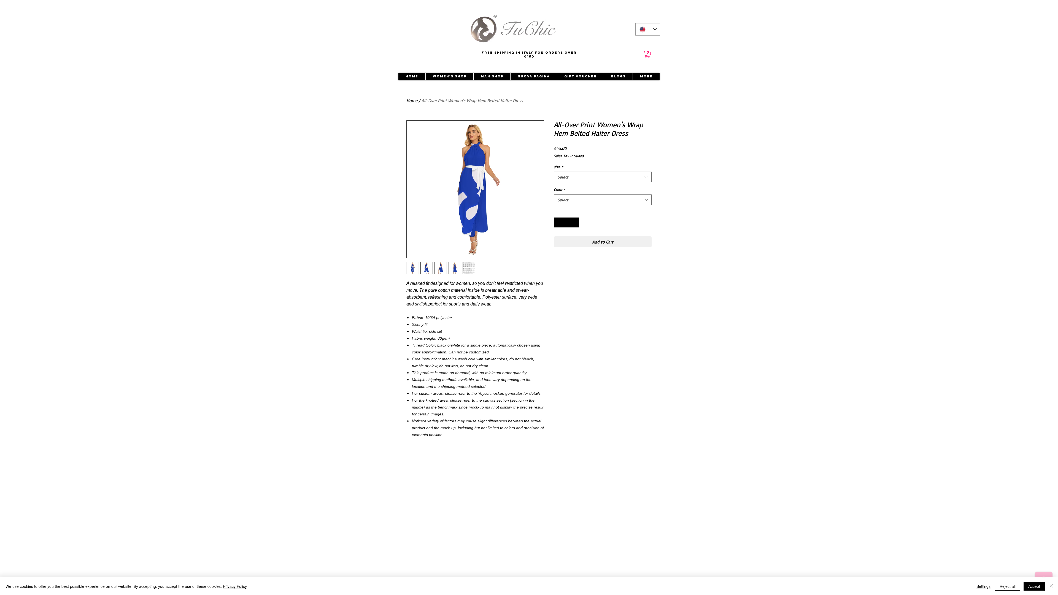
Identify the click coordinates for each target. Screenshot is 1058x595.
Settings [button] (983, 586)
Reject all (1008, 586)
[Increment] (574, 222)
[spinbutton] (566, 222)
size (558, 166)
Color (559, 189)
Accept (1034, 586)
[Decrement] (558, 222)
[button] (647, 54)
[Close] (1051, 586)
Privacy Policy (235, 586)
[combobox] (603, 177)
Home (411, 100)
